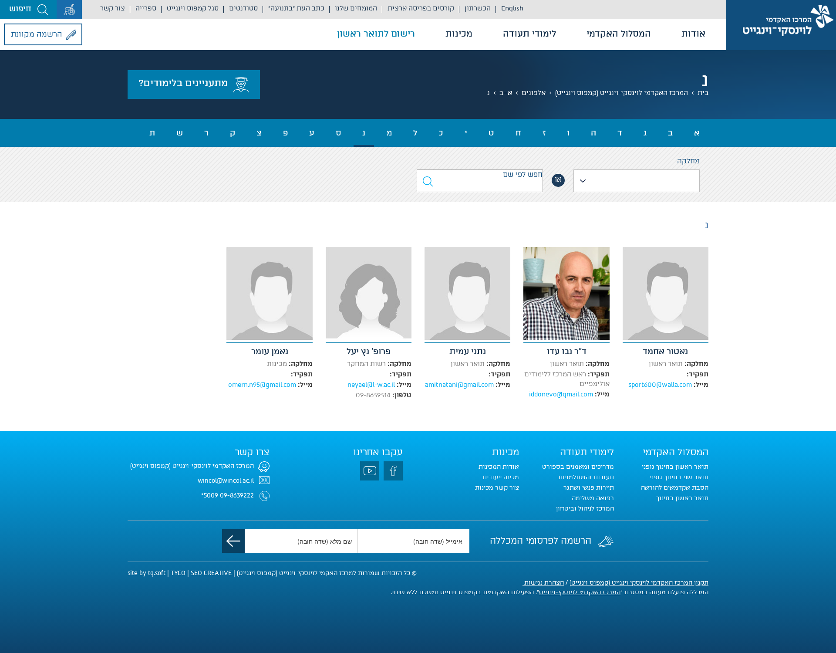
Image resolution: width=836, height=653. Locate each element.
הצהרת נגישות (543, 582)
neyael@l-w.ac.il (371, 385)
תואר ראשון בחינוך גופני (675, 466)
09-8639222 (237, 495)
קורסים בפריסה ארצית (421, 8)
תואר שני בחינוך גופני (679, 477)
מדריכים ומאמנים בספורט (578, 466)
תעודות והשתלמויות (586, 477)
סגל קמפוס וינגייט (193, 8)
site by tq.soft (146, 573)
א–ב (505, 93)
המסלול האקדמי (619, 33)
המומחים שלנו (356, 8)
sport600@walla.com (660, 385)
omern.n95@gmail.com (262, 385)
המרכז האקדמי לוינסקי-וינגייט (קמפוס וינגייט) (621, 93)
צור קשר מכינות (497, 487)
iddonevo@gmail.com (561, 394)
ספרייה (145, 8)
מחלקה (688, 161)
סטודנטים (243, 8)
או (558, 179)
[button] (28, 9)
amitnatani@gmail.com (459, 385)
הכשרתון (478, 8)
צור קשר (112, 8)
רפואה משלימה (593, 498)
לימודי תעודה (529, 33)
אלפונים (534, 93)
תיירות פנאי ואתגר (588, 487)
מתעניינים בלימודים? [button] (183, 83)
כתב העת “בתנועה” (296, 8)
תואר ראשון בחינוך (682, 498)
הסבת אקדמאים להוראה (674, 487)
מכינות (458, 33)
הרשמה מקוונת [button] (36, 34)
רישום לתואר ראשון (376, 33)
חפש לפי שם (523, 174)
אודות (693, 33)
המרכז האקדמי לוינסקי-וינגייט (579, 592)
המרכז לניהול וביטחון (585, 508)
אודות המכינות (499, 466)
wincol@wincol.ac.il (226, 480)
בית (703, 93)
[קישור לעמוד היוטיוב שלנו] (369, 470)
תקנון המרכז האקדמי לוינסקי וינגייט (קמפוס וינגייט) (639, 582)
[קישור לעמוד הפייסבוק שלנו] (393, 470)
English (512, 8)
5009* (209, 495)
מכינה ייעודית (500, 477)
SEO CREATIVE (211, 573)
